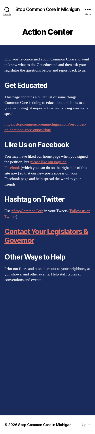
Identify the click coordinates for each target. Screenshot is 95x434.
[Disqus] (47, 349)
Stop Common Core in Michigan (47, 9)
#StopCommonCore (27, 210)
